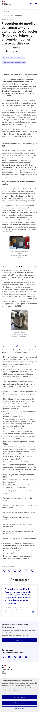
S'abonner (19, 640)
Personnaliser (19, 708)
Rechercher (31, 3)
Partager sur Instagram (20, 571)
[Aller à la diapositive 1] (17, 266)
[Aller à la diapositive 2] (19, 266)
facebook (15, 657)
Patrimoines (21, 58)
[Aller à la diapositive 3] (21, 266)
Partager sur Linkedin (15, 571)
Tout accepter (19, 697)
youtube (26, 657)
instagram (20, 657)
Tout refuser (19, 703)
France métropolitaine (8, 58)
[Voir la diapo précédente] (4, 267)
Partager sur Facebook (4, 571)
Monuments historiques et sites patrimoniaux (14, 62)
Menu (36, 3)
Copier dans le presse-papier (26, 571)
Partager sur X (9, 571)
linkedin (9, 657)
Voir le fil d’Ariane (7, 12)
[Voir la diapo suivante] (35, 267)
